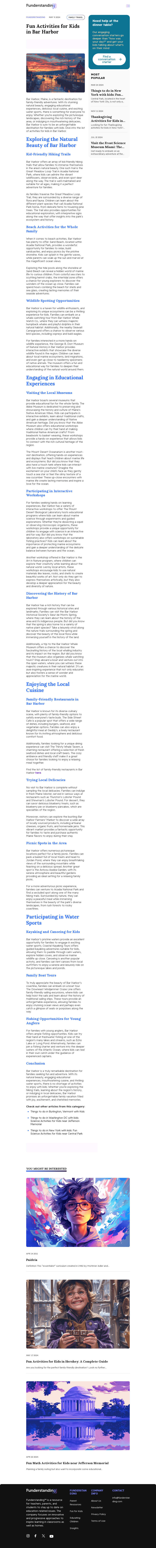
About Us (96, 1500)
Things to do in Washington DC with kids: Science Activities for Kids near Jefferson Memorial (55, 1121)
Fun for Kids (76, 1511)
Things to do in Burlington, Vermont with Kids (57, 1111)
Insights (74, 1528)
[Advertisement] (62, 44)
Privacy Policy (98, 1514)
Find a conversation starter (106, 59)
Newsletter (97, 1507)
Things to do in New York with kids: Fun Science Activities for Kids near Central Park (56, 1132)
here (38, 772)
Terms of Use (98, 1520)
